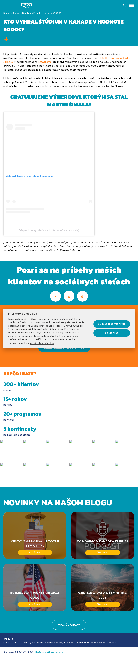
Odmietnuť (111, 333)
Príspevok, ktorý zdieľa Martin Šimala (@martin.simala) (49, 230)
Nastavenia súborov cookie (49, 652)
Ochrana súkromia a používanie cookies (96, 643)
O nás (6, 643)
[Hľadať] (124, 6)
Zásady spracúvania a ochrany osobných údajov (48, 643)
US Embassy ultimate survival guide (35, 595)
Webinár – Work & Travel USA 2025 (102, 595)
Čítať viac (34, 552)
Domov (7, 13)
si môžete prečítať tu (42, 342)
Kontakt (17, 643)
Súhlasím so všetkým (111, 324)
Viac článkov (69, 625)
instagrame (45, 62)
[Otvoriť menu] (131, 5)
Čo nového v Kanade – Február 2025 (102, 543)
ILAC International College (116, 58)
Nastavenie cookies (66, 339)
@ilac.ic (8, 62)
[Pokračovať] (6, 39)
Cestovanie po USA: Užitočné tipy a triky (35, 543)
